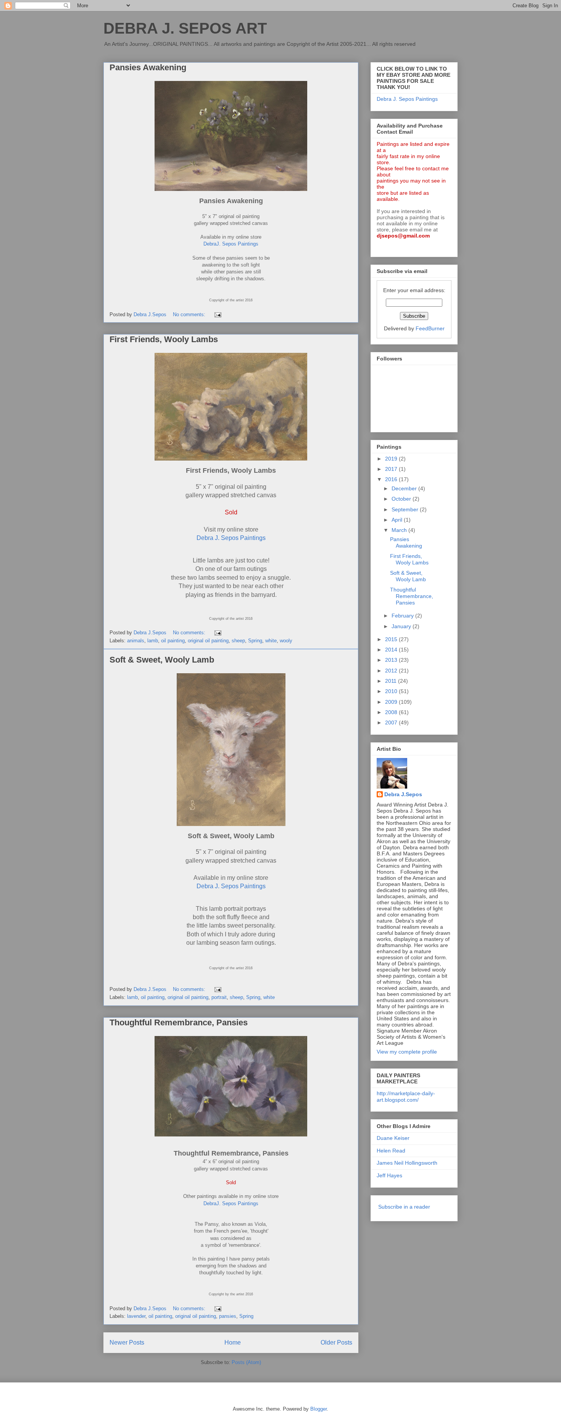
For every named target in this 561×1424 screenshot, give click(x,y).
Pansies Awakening (148, 67)
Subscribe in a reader (404, 1207)
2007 (392, 722)
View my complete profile (407, 1052)
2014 (392, 650)
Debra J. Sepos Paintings (231, 538)
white (271, 640)
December (405, 488)
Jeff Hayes (389, 1175)
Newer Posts (127, 1342)
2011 (391, 681)
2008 (392, 712)
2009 (392, 702)
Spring (255, 640)
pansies (227, 1316)
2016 (392, 479)
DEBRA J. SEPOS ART (185, 28)
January (402, 626)
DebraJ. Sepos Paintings (230, 244)
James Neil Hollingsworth (407, 1163)
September (406, 509)
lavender (136, 1316)
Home (232, 1342)
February (403, 616)
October (402, 499)
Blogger (318, 1409)
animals (135, 640)
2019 (392, 459)
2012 (392, 671)
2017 (392, 469)
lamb (152, 640)
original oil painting (208, 640)
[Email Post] (217, 314)
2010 (392, 691)
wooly (286, 640)
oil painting (173, 640)
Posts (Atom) (246, 1362)
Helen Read (391, 1151)
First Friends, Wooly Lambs (164, 339)
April (398, 520)
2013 (392, 660)
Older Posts (336, 1342)
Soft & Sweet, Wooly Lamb (162, 659)
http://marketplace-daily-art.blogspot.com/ (406, 1096)
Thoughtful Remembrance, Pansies (179, 1022)
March (400, 530)
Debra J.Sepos (403, 794)
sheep (238, 640)
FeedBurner (430, 328)
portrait (219, 997)
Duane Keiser (393, 1138)
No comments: (190, 314)
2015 (392, 639)
